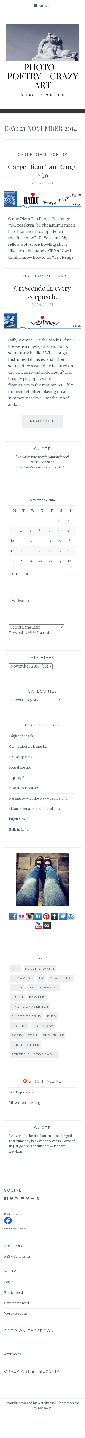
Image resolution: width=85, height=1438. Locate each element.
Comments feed (16, 1303)
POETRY (58, 155)
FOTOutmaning (43, 987)
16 (68, 541)
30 (69, 561)
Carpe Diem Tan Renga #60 (42, 170)
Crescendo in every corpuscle (42, 292)
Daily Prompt (34, 276)
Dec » (23, 574)
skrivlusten (25, 1035)
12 (31, 541)
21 (49, 551)
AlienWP (44, 1408)
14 (49, 541)
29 (60, 561)
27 (40, 561)
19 (30, 551)
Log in (9, 1282)
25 (22, 561)
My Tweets (12, 1354)
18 (21, 551)
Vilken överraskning (24, 1103)
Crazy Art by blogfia (32, 1371)
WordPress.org (15, 1313)
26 (31, 561)
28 (50, 561)
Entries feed (13, 1293)
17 (12, 551)
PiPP (52, 1016)
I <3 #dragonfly (20, 757)
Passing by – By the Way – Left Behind (38, 798)
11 (21, 541)
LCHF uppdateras (22, 1092)
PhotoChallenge (30, 1006)
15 (59, 541)
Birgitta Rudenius (14, 1214)
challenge (61, 978)
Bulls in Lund (18, 830)
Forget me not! (20, 767)
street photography (34, 1054)
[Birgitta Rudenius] (8, 1223)
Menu (45, 6)
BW (41, 978)
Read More (46, 423)
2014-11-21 (42, 183)
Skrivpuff (53, 1035)
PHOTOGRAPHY (27, 1016)
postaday (43, 1025)
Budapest (22, 978)
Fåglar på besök (21, 736)
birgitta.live (17, 819)
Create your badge (15, 1228)
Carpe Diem (32, 155)
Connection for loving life (28, 747)
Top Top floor (19, 778)
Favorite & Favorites (24, 788)
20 (40, 551)
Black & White (40, 968)
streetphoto (26, 1045)
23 (69, 551)
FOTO (17, 987)
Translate (44, 633)
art (15, 968)
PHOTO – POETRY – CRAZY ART (42, 76)
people (37, 997)
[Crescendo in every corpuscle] (42, 328)
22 (60, 551)
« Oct (13, 574)
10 (12, 541)
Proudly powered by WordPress (30, 1403)
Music (61, 276)
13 (40, 541)
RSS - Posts (13, 1246)
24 (12, 561)
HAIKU (18, 997)
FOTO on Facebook (29, 1331)
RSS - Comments (17, 1256)
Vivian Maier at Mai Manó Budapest (35, 809)
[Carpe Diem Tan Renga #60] (42, 206)
